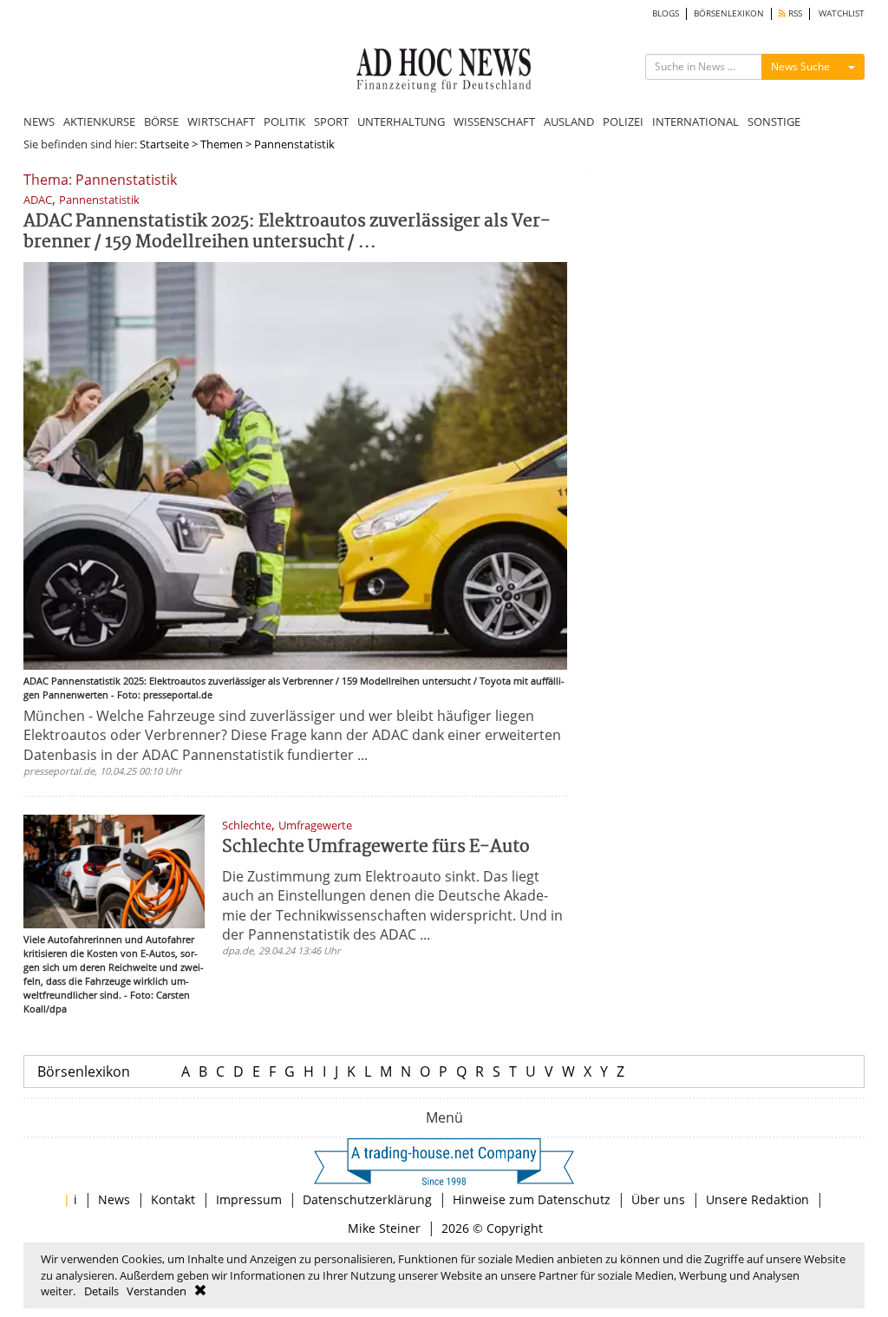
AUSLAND (569, 121)
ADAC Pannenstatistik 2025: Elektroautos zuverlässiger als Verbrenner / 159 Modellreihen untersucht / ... (287, 232)
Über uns (658, 1199)
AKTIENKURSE (99, 121)
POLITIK (284, 121)
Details (101, 1291)
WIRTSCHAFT (221, 121)
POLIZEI (623, 121)
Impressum (249, 1199)
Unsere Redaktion (757, 1199)
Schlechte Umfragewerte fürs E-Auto (376, 847)
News (114, 1199)
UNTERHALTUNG (401, 121)
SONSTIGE (774, 121)
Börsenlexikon (83, 1071)
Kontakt (173, 1199)
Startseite (164, 144)
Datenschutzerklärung (367, 1199)
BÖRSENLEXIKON (729, 13)
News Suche (800, 66)
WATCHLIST (842, 13)
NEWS (39, 121)
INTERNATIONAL (695, 121)
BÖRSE (161, 121)
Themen (221, 144)
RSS (794, 13)
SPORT (331, 121)
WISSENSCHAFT (494, 121)
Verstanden (156, 1291)
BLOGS (665, 13)
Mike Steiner (384, 1228)
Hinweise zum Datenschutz (531, 1199)
